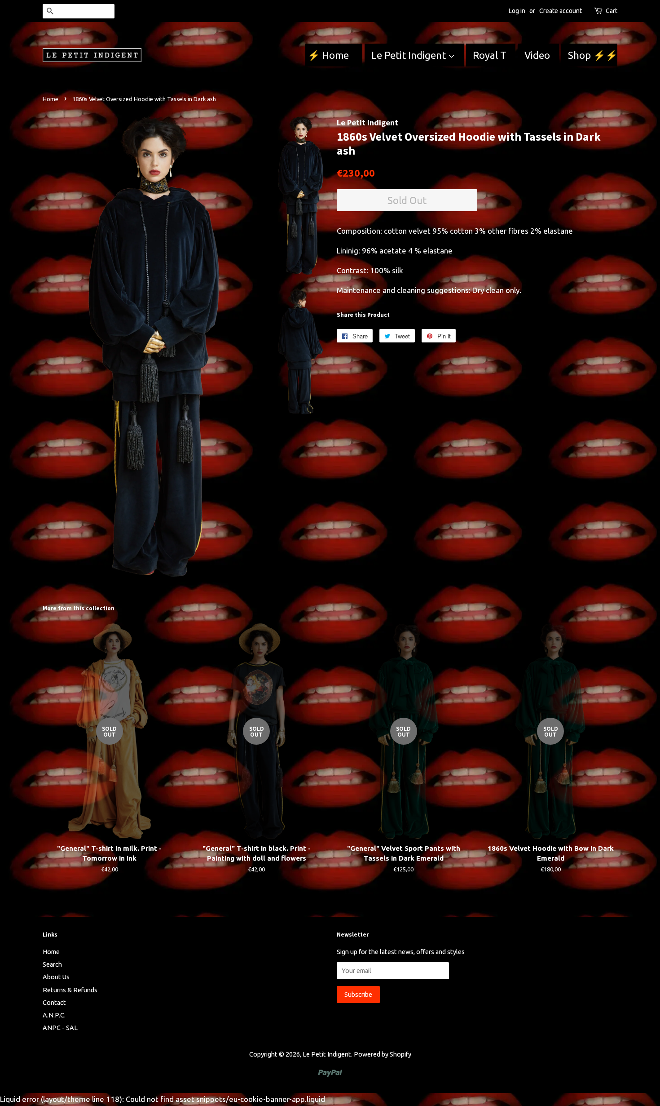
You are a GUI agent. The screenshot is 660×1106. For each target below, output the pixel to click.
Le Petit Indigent (409, 55)
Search (52, 964)
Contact (54, 1002)
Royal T (489, 55)
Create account (560, 10)
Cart (611, 10)
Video (537, 55)
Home (50, 99)
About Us (56, 977)
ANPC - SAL (60, 1027)
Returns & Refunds (70, 990)
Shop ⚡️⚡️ (592, 55)
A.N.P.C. (54, 1015)
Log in (517, 10)
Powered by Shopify (382, 1054)
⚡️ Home (329, 55)
